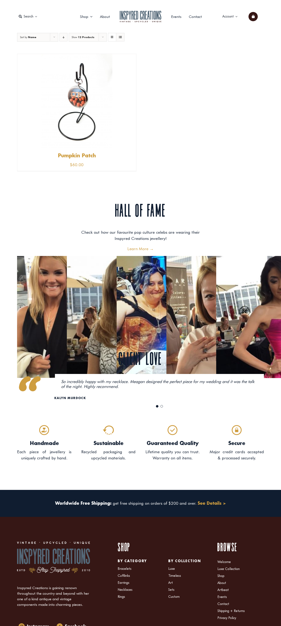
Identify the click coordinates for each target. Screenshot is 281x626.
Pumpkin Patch (77, 156)
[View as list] (120, 37)
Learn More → (140, 248)
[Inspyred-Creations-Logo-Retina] (140, 12)
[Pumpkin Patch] (77, 57)
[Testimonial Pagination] (157, 406)
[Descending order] (63, 37)
